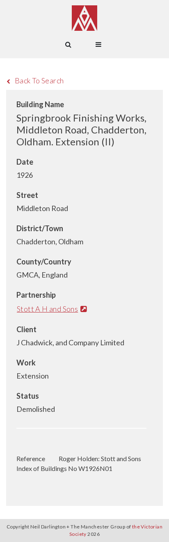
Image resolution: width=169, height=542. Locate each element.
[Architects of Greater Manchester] (84, 18)
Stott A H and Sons (47, 308)
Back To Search (39, 80)
